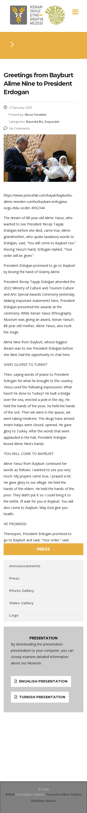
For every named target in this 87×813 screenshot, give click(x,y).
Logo (14, 615)
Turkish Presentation (42, 697)
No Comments (19, 128)
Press (14, 578)
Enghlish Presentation (43, 681)
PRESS (43, 549)
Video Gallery (21, 603)
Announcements (24, 566)
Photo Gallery (21, 591)
